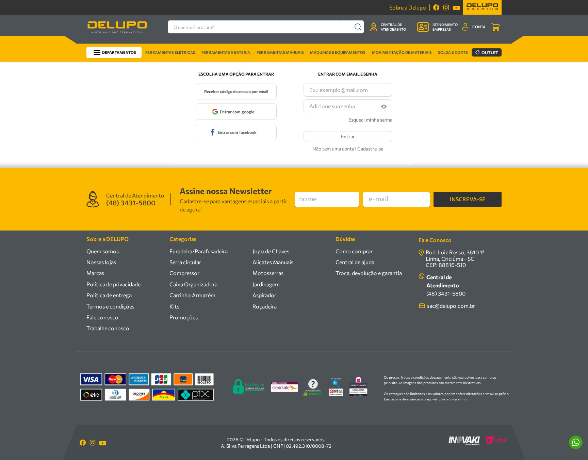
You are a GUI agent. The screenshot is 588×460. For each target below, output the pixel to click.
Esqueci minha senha (370, 120)
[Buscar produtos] (358, 26)
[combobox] (266, 26)
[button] (384, 106)
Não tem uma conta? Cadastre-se (347, 149)
